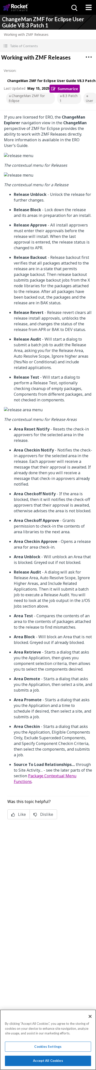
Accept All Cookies (48, 1061)
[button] (48, 46)
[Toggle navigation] (89, 7)
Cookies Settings (48, 1047)
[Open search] (74, 7)
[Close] (90, 1016)
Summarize (68, 88)
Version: (10, 70)
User (89, 100)
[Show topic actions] (89, 57)
